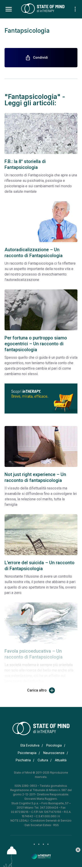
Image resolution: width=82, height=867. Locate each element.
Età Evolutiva (29, 745)
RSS (56, 825)
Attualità (61, 760)
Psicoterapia (27, 753)
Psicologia (54, 745)
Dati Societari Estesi (38, 825)
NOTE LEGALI (19, 820)
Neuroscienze (53, 753)
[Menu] (9, 9)
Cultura (43, 760)
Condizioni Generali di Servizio (51, 820)
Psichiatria (23, 760)
